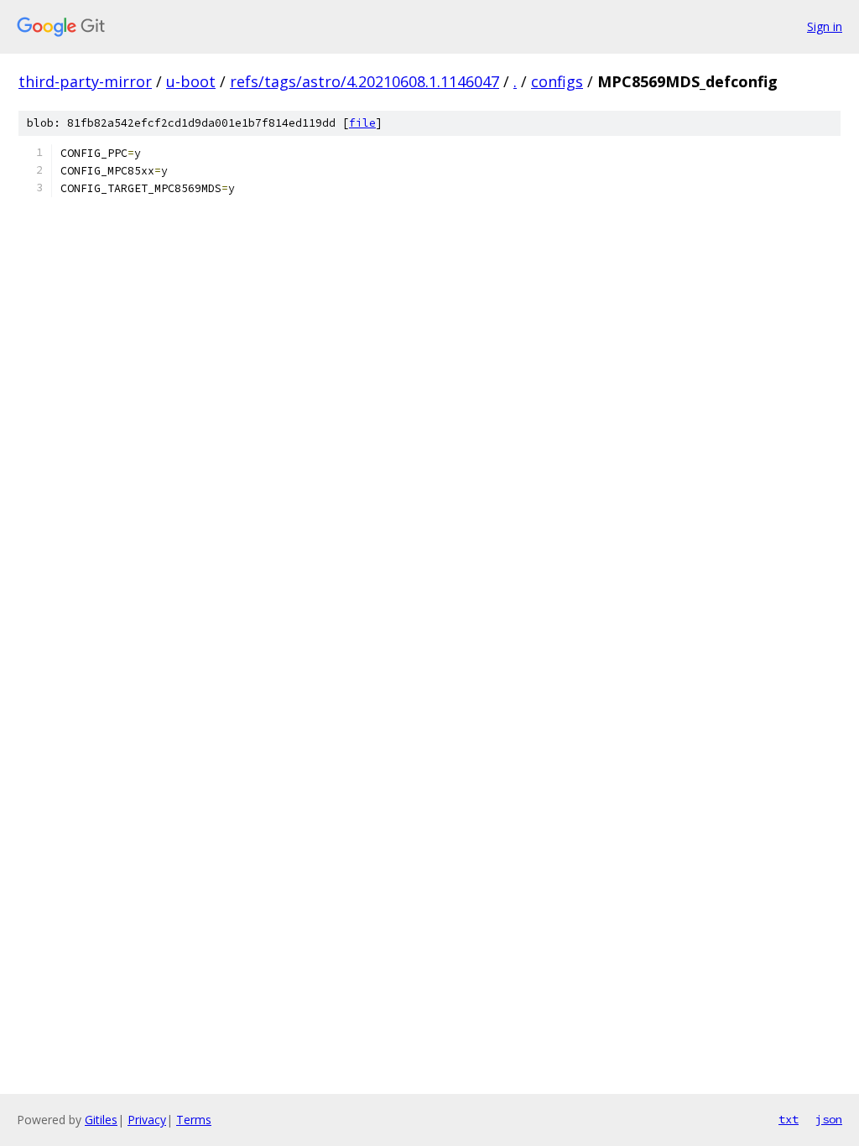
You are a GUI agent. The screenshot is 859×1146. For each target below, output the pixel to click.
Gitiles (101, 1120)
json (828, 1119)
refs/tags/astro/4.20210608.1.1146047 (364, 81)
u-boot (191, 81)
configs (557, 81)
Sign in (824, 26)
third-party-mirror (85, 81)
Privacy (147, 1120)
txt (788, 1119)
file (362, 123)
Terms (193, 1120)
